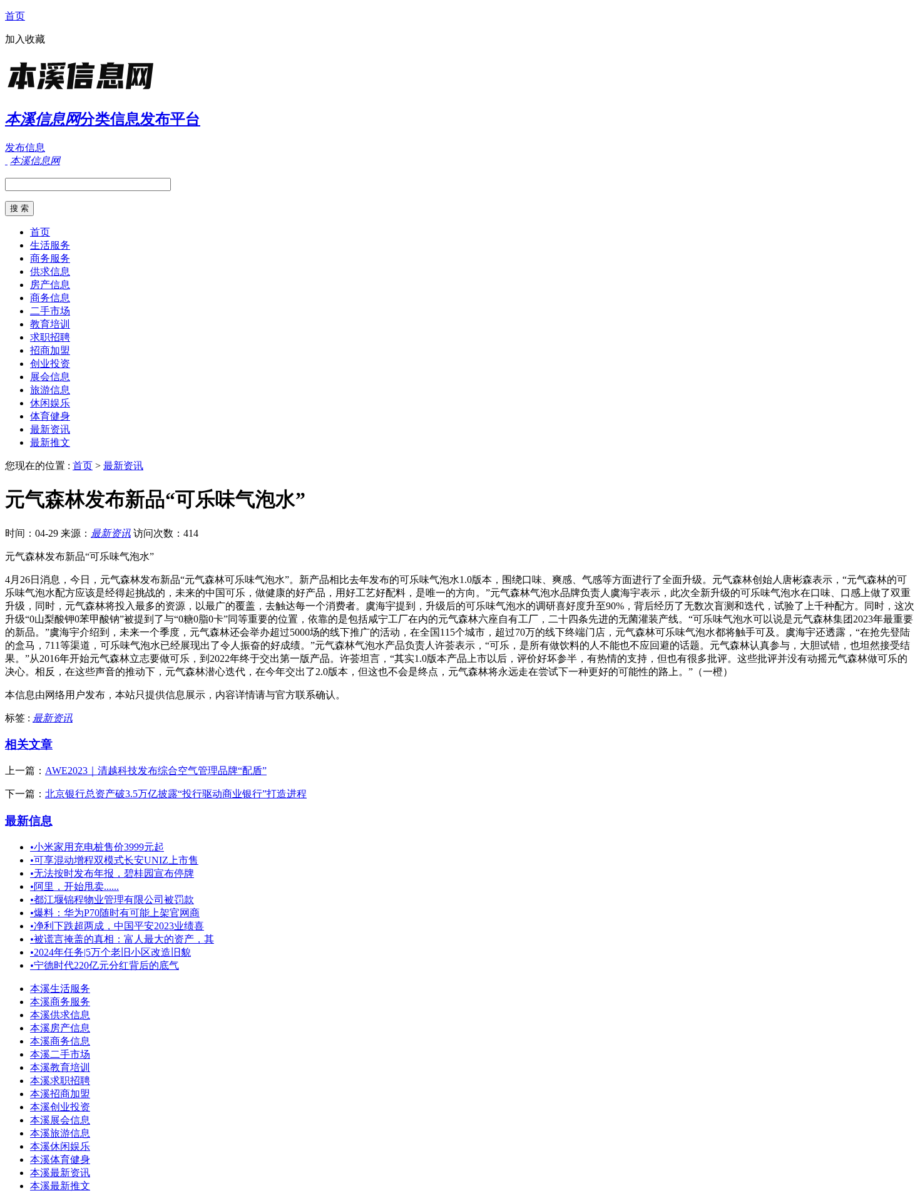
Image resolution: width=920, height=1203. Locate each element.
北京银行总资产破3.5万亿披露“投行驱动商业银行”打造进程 (176, 793)
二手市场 (50, 311)
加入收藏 (25, 39)
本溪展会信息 (60, 1120)
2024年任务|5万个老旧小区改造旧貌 (110, 952)
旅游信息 (50, 390)
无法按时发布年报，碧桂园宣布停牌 (112, 873)
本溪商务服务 (60, 1001)
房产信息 (50, 284)
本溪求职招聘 (60, 1080)
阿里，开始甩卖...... (74, 886)
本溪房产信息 (60, 1028)
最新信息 (29, 820)
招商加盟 (50, 350)
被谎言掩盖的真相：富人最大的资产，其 (122, 939)
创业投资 (50, 363)
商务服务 (50, 258)
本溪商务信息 (60, 1041)
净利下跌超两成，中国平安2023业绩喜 (117, 926)
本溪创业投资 (60, 1107)
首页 (15, 16)
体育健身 (50, 416)
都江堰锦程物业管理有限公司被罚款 (112, 899)
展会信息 (50, 376)
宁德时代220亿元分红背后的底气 (104, 965)
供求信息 (50, 271)
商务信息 (50, 297)
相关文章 (29, 744)
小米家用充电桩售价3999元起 (97, 847)
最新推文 (50, 442)
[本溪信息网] (83, 90)
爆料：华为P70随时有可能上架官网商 (115, 912)
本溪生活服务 (60, 988)
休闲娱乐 (50, 403)
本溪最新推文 (60, 1185)
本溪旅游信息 (60, 1133)
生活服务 (50, 245)
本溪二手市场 (60, 1054)
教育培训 (50, 324)
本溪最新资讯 (60, 1172)
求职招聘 (50, 337)
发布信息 (25, 147)
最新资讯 (50, 429)
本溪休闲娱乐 (60, 1146)
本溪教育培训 (60, 1067)
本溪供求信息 (60, 1014)
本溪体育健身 (60, 1159)
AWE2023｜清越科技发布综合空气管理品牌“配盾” (156, 770)
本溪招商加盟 (60, 1093)
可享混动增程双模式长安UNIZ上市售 (114, 860)
